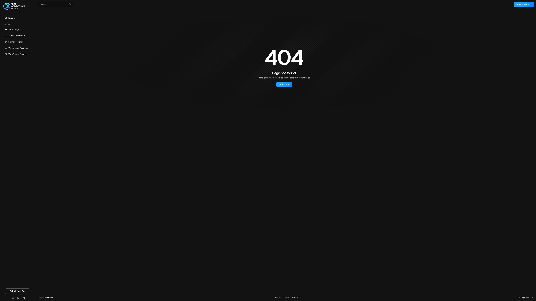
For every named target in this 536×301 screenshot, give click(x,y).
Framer (50, 297)
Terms (286, 297)
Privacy (295, 297)
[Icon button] (13, 297)
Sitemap (278, 297)
